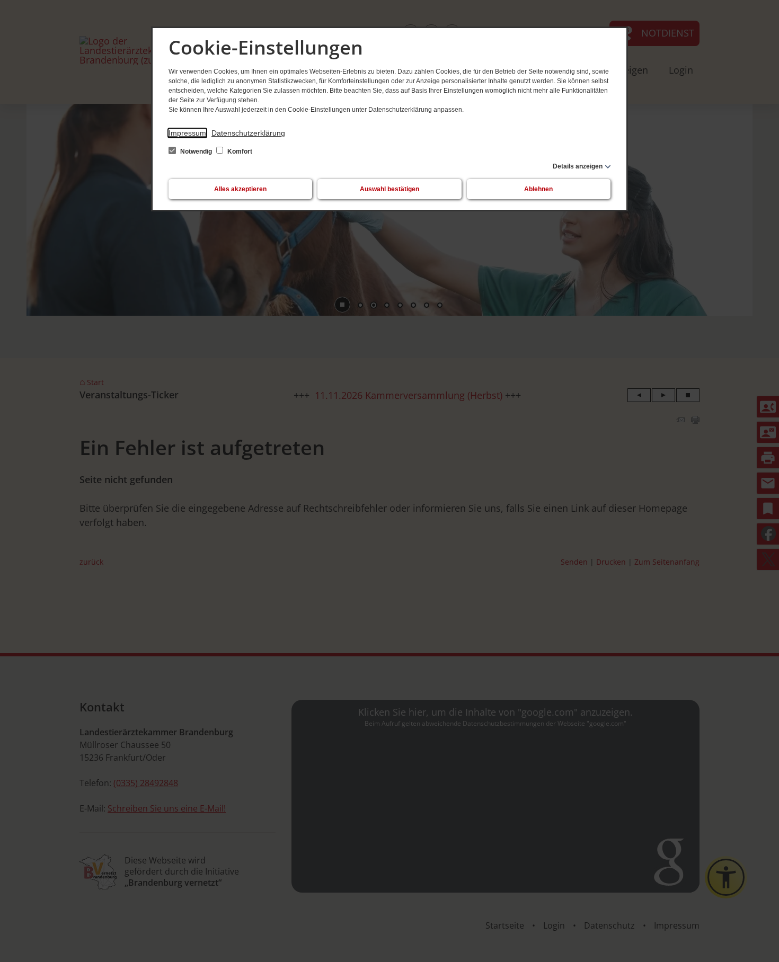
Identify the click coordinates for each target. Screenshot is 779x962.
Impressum (187, 133)
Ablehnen (538, 189)
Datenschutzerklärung (248, 133)
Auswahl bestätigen (389, 189)
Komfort (239, 151)
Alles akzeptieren (240, 189)
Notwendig (196, 151)
